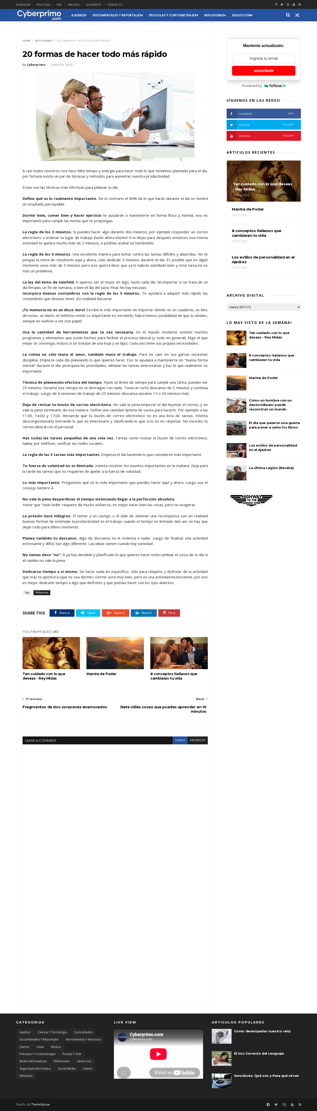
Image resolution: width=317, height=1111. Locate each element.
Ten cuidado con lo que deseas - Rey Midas (44, 676)
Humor (24, 1047)
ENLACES (73, 4)
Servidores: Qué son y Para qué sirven (266, 1076)
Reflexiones (214, 15)
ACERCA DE (23, 4)
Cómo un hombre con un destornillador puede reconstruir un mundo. (270, 404)
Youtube (266, 136)
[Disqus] (115, 806)
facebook (197, 740)
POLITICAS (43, 4)
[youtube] (294, 4)
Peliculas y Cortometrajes (173, 15)
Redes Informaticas (33, 1061)
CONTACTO (115, 4)
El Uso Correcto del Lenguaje (259, 1053)
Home (27, 40)
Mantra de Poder (101, 674)
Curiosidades (83, 1032)
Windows (26, 1076)
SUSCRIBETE (93, 4)
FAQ (59, 4)
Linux (40, 1047)
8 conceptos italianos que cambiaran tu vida (173, 676)
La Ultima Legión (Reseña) (271, 468)
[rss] (300, 4)
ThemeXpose (40, 1104)
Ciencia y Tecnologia (52, 1032)
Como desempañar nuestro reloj (262, 1031)
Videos (87, 1068)
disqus (180, 740)
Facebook (266, 113)
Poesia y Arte (72, 1054)
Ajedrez (78, 15)
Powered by (252, 86)
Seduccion (241, 15)
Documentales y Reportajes (117, 15)
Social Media (67, 1068)
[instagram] (288, 4)
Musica (56, 1047)
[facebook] (276, 4)
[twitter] (282, 4)
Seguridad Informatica (35, 1068)
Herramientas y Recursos (83, 1039)
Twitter (266, 124)
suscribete (264, 71)
